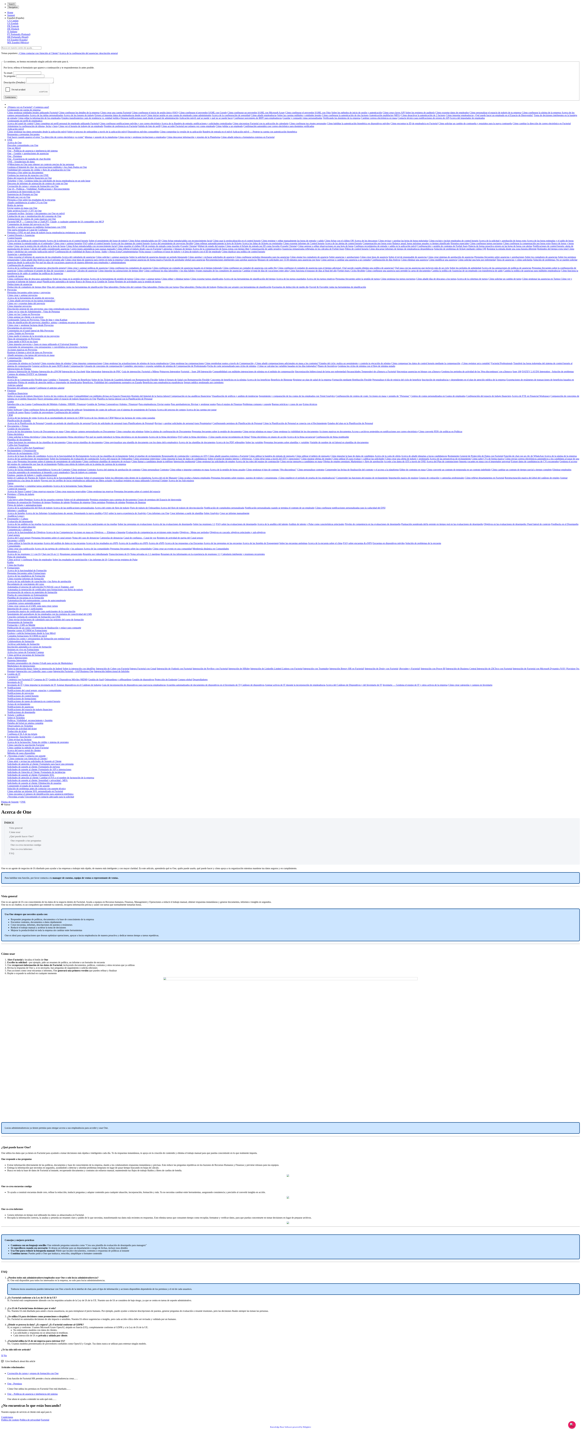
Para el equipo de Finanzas (229, 404)
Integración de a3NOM (50, 371)
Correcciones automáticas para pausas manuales (93, 249)
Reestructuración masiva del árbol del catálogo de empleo (532, 478)
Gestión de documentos (18, 428)
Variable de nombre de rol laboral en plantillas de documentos (339, 442)
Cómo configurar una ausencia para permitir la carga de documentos (398, 270)
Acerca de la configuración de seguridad (231, 115)
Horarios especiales (460, 243)
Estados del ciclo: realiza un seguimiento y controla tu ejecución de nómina (355, 363)
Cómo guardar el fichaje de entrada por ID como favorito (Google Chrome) (261, 246)
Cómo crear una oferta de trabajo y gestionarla (407, 458)
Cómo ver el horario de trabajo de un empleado (80, 126)
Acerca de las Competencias (59, 532)
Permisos (11, 497)
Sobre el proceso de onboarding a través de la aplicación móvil (97, 131)
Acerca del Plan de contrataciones (442, 461)
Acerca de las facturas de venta (22, 418)
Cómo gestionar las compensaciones (186, 363)
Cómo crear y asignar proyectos (22, 295)
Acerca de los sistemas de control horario (130, 243)
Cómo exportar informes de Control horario (304, 243)
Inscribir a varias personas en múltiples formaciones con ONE (36, 227)
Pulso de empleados (16, 557)
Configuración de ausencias (20, 265)
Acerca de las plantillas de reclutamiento (109, 456)
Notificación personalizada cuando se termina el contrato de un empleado (279, 508)
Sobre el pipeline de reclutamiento (145, 456)
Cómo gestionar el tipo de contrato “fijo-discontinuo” (271, 469)
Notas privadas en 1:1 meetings (145, 554)
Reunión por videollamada (95, 554)
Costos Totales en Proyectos (20, 333)
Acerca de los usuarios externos (48, 499)
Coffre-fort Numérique (18, 445)
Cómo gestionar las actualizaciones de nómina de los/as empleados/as (136, 363)
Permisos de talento (60, 502)
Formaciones (13, 567)
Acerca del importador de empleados (467, 118)
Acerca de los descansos (365, 240)
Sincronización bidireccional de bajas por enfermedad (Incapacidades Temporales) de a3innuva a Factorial (345, 371)
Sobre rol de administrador (76, 499)
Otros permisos (98, 502)
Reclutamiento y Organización (21, 450)
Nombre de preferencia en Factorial (121, 126)
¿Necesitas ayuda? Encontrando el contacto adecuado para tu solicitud (40, 796)
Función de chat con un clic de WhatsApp (524, 456)
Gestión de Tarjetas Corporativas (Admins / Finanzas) (112, 404)
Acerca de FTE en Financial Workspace (531, 396)
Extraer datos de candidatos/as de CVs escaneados (535, 461)
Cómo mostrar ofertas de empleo (316, 458)
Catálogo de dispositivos (252, 685)
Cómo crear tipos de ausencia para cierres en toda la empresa (94, 259)
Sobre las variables (254, 442)
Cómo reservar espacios (43, 491)
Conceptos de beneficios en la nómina (228, 379)
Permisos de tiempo (41, 502)
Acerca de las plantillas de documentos (197, 442)
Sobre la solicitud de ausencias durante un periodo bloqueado (158, 257)
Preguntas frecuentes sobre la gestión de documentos (217, 431)
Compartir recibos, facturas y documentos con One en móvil (36, 213)
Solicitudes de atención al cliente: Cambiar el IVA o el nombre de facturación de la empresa (50, 777)
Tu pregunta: (10, 76)
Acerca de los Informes (36, 513)
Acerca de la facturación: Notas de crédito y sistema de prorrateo (38, 742)
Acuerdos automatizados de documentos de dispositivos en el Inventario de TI (203, 685)
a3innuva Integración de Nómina (23, 371)
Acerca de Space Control (19, 491)
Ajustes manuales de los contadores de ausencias (218, 270)
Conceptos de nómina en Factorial (23, 363)
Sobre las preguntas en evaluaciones (135, 524)
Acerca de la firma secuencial (301, 437)
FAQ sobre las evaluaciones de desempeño (236, 524)
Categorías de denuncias (111, 538)
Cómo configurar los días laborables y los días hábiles (169, 270)
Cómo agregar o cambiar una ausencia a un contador (346, 259)
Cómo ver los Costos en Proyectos (23, 314)
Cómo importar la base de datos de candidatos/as (184, 458)
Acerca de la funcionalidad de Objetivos (26, 532)
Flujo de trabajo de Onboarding (145, 508)
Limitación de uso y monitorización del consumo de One (34, 216)
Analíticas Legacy (16, 516)
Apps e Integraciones (17, 657)
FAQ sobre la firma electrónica (192, 437)
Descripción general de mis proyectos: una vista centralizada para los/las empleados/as (48, 309)
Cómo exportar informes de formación (25, 578)
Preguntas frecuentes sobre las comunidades (131, 548)
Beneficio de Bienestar (281, 379)
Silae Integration (93, 371)
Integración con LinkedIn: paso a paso (34, 671)
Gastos (10, 401)
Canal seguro (13, 535)
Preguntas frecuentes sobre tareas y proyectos (28, 292)
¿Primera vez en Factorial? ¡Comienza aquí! (28, 107)
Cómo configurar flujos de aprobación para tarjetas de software (53, 409)
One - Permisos (14, 156)
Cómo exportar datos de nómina (55, 363)
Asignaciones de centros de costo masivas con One (31, 219)
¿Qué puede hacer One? (21, 836)
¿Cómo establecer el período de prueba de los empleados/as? (306, 478)
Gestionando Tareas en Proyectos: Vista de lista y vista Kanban (37, 319)
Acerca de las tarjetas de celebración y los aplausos (59, 548)
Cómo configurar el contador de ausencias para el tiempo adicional (309, 268)
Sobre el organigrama (94, 478)
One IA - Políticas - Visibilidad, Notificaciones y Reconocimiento (38, 189)
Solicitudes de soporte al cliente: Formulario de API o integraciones (39, 769)
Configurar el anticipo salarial (50, 388)
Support (11, 15)
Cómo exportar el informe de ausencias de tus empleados (34, 257)
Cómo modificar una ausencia (443, 259)
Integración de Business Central (461, 668)
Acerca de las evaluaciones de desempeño (172, 524)
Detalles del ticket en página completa (25, 723)
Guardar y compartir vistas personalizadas (302, 118)
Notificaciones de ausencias (20, 706)
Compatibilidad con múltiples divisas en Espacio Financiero (102, 396)
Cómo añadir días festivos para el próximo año (42, 259)
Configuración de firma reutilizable (332, 437)
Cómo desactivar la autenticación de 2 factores (423, 115)
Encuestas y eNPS (16, 540)
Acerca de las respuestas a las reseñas (59, 524)
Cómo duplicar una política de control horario (243, 251)
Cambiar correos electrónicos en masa (379, 118)
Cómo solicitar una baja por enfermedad (477, 259)
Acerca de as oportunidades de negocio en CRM (60, 418)
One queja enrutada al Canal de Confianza (27, 230)
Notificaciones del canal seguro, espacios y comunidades (34, 690)
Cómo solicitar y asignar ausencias (112, 257)
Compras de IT (40, 679)
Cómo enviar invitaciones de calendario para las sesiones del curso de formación (45, 619)
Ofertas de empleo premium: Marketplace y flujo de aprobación (353, 461)
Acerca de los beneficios (258, 379)
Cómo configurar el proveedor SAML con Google (203, 112)
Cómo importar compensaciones (87, 363)
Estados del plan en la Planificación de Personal (350, 423)
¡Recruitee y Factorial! (409, 668)
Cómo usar (14, 832)
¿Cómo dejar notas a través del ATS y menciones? (276, 458)
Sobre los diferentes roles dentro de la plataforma (128, 478)
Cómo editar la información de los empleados (39, 118)
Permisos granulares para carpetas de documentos (114, 499)
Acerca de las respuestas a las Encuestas (184, 543)
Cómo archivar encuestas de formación (25, 655)
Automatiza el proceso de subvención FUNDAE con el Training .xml (40, 587)
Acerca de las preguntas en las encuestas (223, 543)
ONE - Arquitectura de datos (21, 161)
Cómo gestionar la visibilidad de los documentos (295, 431)
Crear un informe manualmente (234, 513)
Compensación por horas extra (377, 243)
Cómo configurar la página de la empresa (541, 112)
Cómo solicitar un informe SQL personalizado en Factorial (35, 791)
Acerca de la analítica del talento (272, 524)
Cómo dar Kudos (15, 565)
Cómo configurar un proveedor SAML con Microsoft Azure (256, 112)
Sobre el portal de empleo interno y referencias (230, 458)
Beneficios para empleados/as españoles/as (163, 382)
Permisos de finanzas (136, 502)
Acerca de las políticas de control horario (26, 240)
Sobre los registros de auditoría (420, 112)
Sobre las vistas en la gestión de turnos (71, 279)
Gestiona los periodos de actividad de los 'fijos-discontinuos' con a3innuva (476, 371)
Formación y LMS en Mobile (21, 625)
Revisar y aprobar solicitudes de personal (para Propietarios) (183, 423)
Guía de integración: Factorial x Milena (140, 371)
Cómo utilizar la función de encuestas (25, 543)
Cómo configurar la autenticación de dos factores (345, 115)
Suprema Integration (17, 660)
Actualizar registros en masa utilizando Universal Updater (140, 480)
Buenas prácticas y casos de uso (287, 404)
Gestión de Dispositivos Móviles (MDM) (68, 679)
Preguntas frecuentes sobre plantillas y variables (286, 442)
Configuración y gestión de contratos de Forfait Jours (442, 246)
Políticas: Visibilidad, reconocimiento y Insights (30, 720)
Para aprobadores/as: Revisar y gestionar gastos (193, 404)
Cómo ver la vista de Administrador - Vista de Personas (33, 311)
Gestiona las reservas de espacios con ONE (28, 175)
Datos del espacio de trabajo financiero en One (29, 178)
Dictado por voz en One (18, 197)
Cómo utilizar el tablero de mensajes (312, 456)
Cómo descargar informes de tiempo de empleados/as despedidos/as (401, 249)
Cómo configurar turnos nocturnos (486, 243)
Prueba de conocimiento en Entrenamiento (27, 595)
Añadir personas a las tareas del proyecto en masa (30, 355)
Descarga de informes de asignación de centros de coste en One (37, 183)
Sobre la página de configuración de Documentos (167, 431)
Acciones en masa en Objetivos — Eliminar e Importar (99, 532)
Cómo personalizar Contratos (155, 469)
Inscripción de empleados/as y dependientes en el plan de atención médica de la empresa (464, 379)
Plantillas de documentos (19, 439)
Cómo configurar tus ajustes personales (307, 123)
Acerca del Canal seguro (19, 538)
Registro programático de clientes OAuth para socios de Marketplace (40, 663)
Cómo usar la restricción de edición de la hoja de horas (39, 246)
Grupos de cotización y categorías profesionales (441, 478)
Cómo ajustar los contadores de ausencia (309, 257)
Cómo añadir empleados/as (264, 115)
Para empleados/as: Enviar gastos (154, 404)
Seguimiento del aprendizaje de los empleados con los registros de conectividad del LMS (49, 614)
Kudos (10, 562)
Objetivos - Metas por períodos (194, 532)
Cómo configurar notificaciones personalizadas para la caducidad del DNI (350, 508)
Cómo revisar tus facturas (19, 739)
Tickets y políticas (15, 715)
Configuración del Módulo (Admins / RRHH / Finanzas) (59, 404)
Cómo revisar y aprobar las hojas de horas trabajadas (403, 240)
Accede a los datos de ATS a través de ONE (405, 461)
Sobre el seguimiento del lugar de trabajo (108, 240)
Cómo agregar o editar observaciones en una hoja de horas (325, 246)
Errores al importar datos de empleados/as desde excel (120, 115)
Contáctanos (7, 1417)
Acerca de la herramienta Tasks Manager (72, 486)
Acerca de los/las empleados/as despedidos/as (29, 469)
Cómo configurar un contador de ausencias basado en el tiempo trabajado (187, 268)
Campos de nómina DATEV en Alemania (27, 374)
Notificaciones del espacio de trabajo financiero (29, 709)
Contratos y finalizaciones (19, 467)
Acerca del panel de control (20, 123)
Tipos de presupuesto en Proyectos (23, 339)
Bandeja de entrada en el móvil (217, 131)
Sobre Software (14, 409)
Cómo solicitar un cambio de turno (504, 279)
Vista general (15, 828)
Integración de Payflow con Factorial (210, 668)
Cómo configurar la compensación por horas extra (527, 243)
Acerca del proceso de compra (171, 409)
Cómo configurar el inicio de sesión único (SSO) (155, 112)
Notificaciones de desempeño (21, 712)
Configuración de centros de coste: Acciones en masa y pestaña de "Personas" (373, 396)
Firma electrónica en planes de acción (269, 437)
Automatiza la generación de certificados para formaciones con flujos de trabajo (45, 589)
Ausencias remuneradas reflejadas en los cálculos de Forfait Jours (313, 249)
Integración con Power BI (433, 668)
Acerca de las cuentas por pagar (201, 409)
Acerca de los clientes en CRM (99, 418)
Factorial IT (12, 677)
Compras (11, 407)
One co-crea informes (21, 849)
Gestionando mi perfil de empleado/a (24, 120)
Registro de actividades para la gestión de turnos (138, 281)
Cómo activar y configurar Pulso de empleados (29, 559)
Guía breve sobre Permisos (20, 499)
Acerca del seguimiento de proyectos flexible (171, 243)
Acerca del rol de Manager (164, 478)
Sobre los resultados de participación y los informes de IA (80, 559)
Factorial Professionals (502, 363)
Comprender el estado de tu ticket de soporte (28, 786)
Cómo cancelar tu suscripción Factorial (25, 745)
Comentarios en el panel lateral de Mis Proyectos (30, 330)
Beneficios (12, 377)
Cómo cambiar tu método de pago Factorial (28, 747)
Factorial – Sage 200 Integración (196, 371)
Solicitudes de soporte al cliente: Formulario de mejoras (33, 766)
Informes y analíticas (17, 510)
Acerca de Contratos (61, 469)
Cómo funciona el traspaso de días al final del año (313, 270)
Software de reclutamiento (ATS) (23, 453)
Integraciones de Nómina (19, 369)
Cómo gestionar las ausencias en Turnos (541, 279)
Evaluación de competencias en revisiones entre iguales (152, 532)
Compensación (14, 360)
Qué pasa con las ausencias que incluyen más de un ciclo (422, 268)
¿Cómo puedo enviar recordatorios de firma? (229, 437)
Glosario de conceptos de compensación (103, 366)
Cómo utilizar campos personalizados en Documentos (89, 431)
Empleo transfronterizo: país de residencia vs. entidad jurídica (90, 118)
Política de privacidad (30, 1420)
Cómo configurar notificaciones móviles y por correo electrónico (130, 123)
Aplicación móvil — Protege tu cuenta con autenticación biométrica (265, 131)
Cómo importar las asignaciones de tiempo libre (120, 270)
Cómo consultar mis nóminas (130, 431)
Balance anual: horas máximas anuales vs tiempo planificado (421, 243)
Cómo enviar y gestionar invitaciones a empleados (142, 137)
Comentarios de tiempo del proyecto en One (28, 224)
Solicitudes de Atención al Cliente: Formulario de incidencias (36, 772)
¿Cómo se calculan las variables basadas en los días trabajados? (287, 366)
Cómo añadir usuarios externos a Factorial (228, 456)
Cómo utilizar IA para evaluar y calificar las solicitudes (358, 458)
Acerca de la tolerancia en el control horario (67, 240)
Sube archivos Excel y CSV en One (24, 210)
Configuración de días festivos (385, 259)
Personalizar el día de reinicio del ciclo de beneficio (396, 379)
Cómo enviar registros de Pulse (123, 559)
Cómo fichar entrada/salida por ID (144, 240)
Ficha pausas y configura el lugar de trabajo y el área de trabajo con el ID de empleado (180, 251)
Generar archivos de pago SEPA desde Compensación (58, 366)
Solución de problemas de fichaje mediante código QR (460, 249)
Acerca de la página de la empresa (560, 456)
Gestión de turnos (15, 276)
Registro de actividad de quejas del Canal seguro (180, 538)
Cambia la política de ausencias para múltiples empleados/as (531, 270)
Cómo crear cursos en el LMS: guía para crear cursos (32, 606)
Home (10, 12)
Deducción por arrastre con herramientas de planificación (244, 287)
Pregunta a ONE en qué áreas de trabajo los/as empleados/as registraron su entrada (46, 232)
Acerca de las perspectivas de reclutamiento (450, 458)
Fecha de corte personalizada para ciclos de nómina (231, 366)
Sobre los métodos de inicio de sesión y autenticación (356, 112)
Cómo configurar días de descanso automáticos (29, 279)
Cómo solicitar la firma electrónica (23, 437)
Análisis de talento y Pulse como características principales (316, 524)
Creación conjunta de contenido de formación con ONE (34, 617)
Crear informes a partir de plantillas (186, 513)
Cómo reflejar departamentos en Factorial (484, 478)
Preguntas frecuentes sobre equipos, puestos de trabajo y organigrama (244, 478)
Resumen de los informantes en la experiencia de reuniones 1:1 (191, 554)
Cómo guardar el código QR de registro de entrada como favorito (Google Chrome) (157, 246)
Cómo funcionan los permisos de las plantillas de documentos (36, 442)
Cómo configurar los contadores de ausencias (130, 268)
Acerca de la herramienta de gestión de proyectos (30, 298)
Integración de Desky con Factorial (381, 668)
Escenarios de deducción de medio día (290, 287)
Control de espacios (16, 488)
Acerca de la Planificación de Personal (25, 423)
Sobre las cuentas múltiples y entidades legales (299, 115)
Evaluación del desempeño (20, 521)
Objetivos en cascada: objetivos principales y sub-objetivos (238, 532)
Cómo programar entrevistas (146, 458)
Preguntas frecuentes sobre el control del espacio (137, 491)
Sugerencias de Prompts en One (22, 194)
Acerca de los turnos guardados (291, 279)
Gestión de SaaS (96, 679)
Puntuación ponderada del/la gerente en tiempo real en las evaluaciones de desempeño (442, 524)
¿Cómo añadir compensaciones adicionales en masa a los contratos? (286, 363)
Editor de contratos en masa (412, 469)
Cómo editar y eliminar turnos (175, 279)
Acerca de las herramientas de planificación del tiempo (250, 279)
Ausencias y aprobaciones (19, 254)
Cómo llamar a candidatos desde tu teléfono (152, 461)
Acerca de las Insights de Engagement (260, 543)
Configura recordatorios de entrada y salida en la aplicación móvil (385, 246)
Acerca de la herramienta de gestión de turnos (111, 279)
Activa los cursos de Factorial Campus (25, 652)
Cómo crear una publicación (20, 548)
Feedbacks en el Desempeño (564, 524)
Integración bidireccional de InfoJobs (111, 671)
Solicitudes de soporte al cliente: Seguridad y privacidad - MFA (37, 780)
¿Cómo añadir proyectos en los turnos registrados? (31, 300)
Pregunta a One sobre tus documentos (25, 172)
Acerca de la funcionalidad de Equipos (64, 478)
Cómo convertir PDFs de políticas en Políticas (440, 431)
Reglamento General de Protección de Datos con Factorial (475, 456)
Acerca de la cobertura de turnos (472, 279)
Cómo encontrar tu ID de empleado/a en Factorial (414, 123)
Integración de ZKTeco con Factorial (494, 668)
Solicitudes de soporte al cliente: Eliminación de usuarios (34, 783)
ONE (9, 140)
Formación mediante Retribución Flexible (352, 379)
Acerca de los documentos (19, 431)
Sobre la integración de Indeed (47, 668)
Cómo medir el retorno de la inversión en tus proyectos (33, 336)
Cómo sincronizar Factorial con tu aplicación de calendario (261, 123)
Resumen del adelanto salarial (21, 388)
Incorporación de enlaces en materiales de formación (32, 592)
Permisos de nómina (115, 502)
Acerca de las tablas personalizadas (46, 115)
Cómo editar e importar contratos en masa (189, 469)
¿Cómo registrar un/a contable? (476, 363)
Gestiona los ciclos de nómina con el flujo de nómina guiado (366, 366)
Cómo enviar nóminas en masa (257, 431)
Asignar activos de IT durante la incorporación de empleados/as (295, 685)
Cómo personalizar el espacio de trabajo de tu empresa (495, 112)
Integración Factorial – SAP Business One (73, 671)
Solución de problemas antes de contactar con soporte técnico (36, 788)
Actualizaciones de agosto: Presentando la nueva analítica (75, 513)
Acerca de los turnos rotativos (321, 279)
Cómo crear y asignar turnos (147, 279)
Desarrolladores (200, 679)
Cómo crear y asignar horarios (67, 243)
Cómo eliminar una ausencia (414, 259)
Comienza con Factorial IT (20, 679)
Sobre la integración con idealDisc (79, 668)
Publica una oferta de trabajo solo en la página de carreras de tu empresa (91, 464)
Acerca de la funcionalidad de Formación (27, 570)
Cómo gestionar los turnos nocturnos (398, 279)
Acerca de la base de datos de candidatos (26, 456)
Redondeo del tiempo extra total (552, 249)
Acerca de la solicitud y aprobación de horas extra (502, 240)
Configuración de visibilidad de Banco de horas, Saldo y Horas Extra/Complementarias (96, 251)
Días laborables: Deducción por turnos (160, 287)
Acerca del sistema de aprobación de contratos (119, 469)
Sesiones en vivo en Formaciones (23, 649)
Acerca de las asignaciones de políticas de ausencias (506, 268)
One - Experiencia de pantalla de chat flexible (29, 159)
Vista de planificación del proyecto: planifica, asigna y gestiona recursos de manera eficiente (51, 322)
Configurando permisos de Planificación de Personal (237, 423)
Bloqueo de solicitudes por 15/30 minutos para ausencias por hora (289, 259)
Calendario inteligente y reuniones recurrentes (243, 554)
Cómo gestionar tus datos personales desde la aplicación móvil (37, 131)
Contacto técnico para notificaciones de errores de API (423, 118)
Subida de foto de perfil (149, 126)
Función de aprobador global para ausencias (184, 259)
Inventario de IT (15, 682)
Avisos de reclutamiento (18, 704)
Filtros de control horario (357, 249)
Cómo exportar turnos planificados (206, 279)
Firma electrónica (15, 434)
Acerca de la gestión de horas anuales (227, 469)
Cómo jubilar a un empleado (229, 126)
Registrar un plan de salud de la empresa (312, 379)
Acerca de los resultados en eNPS (102, 543)
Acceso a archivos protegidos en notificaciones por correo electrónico (385, 431)
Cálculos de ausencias (86, 270)
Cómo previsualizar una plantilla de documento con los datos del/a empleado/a (140, 442)
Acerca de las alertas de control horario (343, 243)
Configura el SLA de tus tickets (22, 734)
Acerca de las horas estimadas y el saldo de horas (550, 240)
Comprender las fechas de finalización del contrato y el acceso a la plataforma (362, 469)
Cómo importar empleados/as (460, 115)
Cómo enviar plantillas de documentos (84, 442)
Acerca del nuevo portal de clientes (24, 750)
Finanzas (11, 390)
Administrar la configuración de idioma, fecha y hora (32, 126)
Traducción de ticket (17, 731)
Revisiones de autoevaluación (21, 527)
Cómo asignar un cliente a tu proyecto (25, 317)
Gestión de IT (13, 674)
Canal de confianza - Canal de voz (139, 538)
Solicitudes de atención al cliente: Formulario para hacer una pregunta (40, 764)
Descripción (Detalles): (15, 82)
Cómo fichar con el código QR (339, 240)
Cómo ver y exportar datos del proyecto (26, 303)
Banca (27, 412)
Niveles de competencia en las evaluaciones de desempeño (373, 524)
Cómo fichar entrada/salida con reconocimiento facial (186, 240)
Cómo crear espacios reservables (70, 491)
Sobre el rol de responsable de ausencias (408, 257)
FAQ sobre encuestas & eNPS (357, 543)
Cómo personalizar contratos (310, 469)
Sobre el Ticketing (16, 717)
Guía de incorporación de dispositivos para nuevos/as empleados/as (134, 685)
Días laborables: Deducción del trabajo (198, 287)
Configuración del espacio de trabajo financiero (488, 396)
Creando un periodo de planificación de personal (67, 423)
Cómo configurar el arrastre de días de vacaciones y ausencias (46, 270)
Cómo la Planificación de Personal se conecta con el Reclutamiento (295, 423)
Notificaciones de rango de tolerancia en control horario (33, 701)
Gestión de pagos (15, 412)
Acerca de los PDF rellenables (230, 442)
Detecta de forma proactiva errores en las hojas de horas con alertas (500, 246)
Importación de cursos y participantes (25, 608)
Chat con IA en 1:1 (50, 554)
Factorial (45, 1420)
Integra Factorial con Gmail (143, 668)
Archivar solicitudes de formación (23, 644)
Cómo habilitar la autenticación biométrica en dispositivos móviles (358, 123)
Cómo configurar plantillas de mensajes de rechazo (106, 461)
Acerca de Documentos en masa (48, 431)
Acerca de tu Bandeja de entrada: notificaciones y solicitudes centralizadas (196, 123)
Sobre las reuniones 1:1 (204, 524)
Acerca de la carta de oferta (388, 456)
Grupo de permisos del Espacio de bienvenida (159, 499)
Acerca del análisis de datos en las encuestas (64, 543)
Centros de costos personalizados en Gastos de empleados (438, 396)
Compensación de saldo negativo (266, 249)
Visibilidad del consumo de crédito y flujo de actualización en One (39, 170)
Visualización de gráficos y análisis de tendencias (235, 396)
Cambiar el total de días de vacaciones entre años (265, 270)
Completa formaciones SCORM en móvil (27, 636)
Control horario (14, 238)
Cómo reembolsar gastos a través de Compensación (229, 363)
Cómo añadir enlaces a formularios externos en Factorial (247, 137)
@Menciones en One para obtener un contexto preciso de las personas (40, 164)
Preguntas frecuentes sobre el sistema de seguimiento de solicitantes (50, 461)
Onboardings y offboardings (118, 679)
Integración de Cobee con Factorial (113, 668)
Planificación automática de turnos (59, 281)
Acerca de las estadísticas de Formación (26, 576)
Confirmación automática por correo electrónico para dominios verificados (278, 126)
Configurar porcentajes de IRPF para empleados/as (257, 118)
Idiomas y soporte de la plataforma (101, 137)
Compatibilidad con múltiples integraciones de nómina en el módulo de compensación (253, 371)
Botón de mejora (15, 205)
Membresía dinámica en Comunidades (210, 548)
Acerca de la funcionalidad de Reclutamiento (68, 456)
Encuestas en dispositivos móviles (389, 543)
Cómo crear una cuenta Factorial (115, 112)
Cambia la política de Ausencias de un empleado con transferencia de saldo (467, 270)
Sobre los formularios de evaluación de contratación (74, 458)
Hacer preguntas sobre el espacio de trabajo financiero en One (66, 398)
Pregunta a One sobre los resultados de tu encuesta (31, 200)
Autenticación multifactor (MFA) (384, 115)
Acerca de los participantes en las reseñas (97, 524)
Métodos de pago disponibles (21, 753)
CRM (10, 415)
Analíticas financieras (17, 393)
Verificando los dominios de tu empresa (341, 118)
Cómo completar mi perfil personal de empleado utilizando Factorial (66, 123)
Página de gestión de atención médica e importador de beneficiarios (50, 382)
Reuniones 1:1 (14, 551)
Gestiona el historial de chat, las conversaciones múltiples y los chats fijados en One (47, 167)
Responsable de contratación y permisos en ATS (185, 456)
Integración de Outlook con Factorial (174, 668)
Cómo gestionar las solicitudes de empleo (215, 461)
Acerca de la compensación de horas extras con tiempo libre (220, 249)
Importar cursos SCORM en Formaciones (27, 630)
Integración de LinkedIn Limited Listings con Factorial (276, 668)
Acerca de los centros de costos (58, 396)
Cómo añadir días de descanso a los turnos (436, 279)
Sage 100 (516, 371)
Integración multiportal (184, 461)
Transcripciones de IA (119, 554)
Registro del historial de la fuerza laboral (150, 396)
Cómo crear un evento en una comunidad (172, 548)
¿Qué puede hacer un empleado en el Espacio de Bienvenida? (503, 115)
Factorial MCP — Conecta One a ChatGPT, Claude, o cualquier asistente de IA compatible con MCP (55, 221)
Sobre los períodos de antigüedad (465, 268)
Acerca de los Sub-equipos (181, 480)
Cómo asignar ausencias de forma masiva (143, 259)
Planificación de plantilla (19, 420)
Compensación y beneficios (20, 358)
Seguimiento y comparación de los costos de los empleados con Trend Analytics (297, 396)
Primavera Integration (170, 371)
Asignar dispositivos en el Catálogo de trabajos (79, 685)
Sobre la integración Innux (20, 668)
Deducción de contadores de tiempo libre (26, 287)
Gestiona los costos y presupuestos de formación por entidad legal (38, 638)
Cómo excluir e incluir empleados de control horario (453, 240)
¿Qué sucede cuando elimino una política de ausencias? (367, 268)
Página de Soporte (10, 802)
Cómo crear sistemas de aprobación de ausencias (450, 257)
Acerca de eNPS (156, 543)
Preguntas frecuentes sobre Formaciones (26, 573)
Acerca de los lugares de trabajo (79, 115)
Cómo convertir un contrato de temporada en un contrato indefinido (458, 469)
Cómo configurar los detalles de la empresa (79, 112)
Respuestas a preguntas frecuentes (23, 134)
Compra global (185, 679)
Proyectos (12, 289)
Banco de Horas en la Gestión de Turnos (95, 281)
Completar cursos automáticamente (24, 603)
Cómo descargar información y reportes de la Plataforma (193, 137)
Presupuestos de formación (20, 622)
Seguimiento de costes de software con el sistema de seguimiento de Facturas (119, 409)
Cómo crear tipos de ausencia (374, 257)
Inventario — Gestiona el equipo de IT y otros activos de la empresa (415, 685)
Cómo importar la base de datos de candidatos (352, 456)
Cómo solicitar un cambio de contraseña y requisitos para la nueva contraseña (475, 123)
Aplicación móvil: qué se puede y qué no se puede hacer (206, 118)
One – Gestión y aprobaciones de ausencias (28, 153)
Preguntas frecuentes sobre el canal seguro (51, 538)
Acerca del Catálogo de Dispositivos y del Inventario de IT (354, 685)
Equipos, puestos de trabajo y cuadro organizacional (32, 475)
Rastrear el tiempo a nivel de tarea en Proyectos (29, 352)
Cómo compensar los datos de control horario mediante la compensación (425, 363)
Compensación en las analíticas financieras (190, 396)
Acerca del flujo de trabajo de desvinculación (181, 508)
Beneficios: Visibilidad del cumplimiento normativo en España (112, 382)
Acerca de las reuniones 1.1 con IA (24, 554)
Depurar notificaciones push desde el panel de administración (149, 118)
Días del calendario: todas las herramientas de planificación (75, 287)
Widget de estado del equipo (211, 246)
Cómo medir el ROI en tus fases (22, 341)
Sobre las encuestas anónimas (293, 543)
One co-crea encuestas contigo (26, 845)
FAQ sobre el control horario (96, 243)
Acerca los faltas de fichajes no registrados (262, 243)
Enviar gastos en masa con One (22, 208)
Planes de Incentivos (327, 366)
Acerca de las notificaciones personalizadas (73, 508)
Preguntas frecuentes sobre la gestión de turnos (357, 279)
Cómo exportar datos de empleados (452, 112)
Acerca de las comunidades (97, 548)
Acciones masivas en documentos (335, 431)
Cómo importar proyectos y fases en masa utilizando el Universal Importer (42, 344)
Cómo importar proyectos (19, 306)
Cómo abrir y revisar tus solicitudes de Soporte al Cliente (34, 761)
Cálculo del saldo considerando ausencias (50, 249)
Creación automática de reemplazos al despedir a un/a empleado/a (38, 472)
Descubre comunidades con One (22, 145)
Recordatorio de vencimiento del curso (25, 584)
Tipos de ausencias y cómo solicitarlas (514, 259)
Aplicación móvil (15, 129)
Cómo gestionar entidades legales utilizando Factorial (32, 112)
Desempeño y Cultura (17, 518)
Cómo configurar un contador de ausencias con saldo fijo (250, 268)
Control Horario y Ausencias (21, 235)
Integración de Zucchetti (73, 371)
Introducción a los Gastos (19, 404)
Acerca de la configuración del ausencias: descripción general (88, 53)
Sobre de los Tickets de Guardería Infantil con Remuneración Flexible (124, 379)
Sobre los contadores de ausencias (541, 257)
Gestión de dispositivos (143, 679)
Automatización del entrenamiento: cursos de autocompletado (36, 600)
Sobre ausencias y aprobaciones (344, 257)
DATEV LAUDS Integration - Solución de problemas (548, 371)
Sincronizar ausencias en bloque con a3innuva (419, 371)
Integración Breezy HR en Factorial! (346, 668)
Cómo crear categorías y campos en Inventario (470, 685)
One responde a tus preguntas (26, 840)
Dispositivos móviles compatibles (143, 131)
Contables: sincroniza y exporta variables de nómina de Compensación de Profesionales (165, 366)
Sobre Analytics (211, 513)
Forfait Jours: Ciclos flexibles (351, 270)
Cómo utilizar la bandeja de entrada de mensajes (272, 456)
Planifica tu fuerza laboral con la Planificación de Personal (124, 398)
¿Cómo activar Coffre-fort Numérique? (25, 448)
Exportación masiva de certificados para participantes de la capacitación (41, 611)
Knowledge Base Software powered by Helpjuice (290, 1427)
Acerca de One (14, 142)
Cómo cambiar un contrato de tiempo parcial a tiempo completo (521, 469)
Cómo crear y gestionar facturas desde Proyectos (30, 325)
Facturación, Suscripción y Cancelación (26, 736)
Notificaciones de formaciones (21, 698)
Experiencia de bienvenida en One (23, 191)
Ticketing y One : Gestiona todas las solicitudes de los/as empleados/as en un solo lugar (48, 180)
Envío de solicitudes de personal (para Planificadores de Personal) (122, 423)
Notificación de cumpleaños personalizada (224, 508)
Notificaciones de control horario (23, 696)
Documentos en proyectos (19, 328)
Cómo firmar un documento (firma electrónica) (63, 437)
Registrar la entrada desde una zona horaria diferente (512, 249)
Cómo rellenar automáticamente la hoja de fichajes (218, 243)
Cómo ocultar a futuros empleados (194, 478)
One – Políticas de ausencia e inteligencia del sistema (32, 150)
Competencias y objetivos (19, 529)
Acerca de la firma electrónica (163, 437)
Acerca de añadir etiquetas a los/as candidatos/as (424, 456)
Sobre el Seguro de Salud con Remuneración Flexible (184, 379)
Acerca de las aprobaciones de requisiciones (28, 458)
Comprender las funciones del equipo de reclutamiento (362, 478)
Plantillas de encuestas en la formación (25, 597)
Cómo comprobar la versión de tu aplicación (181, 131)
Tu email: (8, 73)
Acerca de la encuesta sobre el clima (325, 543)
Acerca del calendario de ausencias (78, 257)
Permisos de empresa (80, 502)
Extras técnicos (310, 404)
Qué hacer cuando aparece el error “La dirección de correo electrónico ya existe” (45, 137)
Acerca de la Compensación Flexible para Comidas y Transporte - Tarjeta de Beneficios (49, 379)
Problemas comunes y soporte (257, 404)
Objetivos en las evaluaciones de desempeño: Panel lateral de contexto (517, 524)
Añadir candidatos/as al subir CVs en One (27, 202)
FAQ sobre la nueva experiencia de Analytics (124, 513)
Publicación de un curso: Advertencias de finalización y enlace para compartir (44, 627)
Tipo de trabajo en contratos (83, 472)
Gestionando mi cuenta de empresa (24, 110)
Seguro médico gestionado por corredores (203, 382)
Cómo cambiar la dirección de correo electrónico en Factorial (542, 123)
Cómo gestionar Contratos (83, 469)
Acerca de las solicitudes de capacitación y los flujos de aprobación (39, 581)
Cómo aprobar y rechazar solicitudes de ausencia (211, 257)
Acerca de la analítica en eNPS (133, 543)
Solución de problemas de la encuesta (423, 543)
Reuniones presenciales (71, 554)
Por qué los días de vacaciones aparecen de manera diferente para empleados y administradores (81, 262)
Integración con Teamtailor (316, 668)
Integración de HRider (239, 668)
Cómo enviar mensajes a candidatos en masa (301, 461)
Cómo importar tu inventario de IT (39, 685)
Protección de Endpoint (166, 679)
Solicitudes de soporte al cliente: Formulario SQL (30, 775)
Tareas (10, 483)
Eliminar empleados (561, 469)
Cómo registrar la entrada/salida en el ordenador (30, 243)
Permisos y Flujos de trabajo (20, 494)
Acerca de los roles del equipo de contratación (257, 461)
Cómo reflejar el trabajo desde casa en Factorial (138, 249)
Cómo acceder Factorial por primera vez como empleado (188, 126)
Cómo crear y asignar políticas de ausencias (87, 268)
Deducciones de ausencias (19, 284)
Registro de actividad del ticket (22, 728)
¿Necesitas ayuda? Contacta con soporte (26, 756)
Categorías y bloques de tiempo (177, 249)
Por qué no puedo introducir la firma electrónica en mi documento (117, 437)
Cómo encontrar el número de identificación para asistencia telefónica (40, 794)
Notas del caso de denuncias (85, 538)
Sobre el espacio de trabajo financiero (25, 396)
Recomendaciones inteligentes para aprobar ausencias (231, 259)
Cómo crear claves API (394, 112)
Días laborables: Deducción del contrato (123, 287)
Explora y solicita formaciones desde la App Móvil (31, 633)
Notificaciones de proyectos (20, 693)
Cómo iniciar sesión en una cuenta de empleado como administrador (178, 115)
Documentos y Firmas (17, 426)
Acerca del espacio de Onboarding (116, 458)
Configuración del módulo (66, 412)
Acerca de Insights (16, 513)
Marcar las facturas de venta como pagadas (134, 418)
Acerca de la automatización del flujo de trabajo (30, 508)
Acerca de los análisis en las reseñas (24, 524)
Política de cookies (10, 1420)
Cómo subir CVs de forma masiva (488, 458)
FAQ (11, 853)
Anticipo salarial (15, 385)
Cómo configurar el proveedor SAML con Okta (308, 112)
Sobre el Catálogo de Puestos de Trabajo (26, 478)
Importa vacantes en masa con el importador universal (484, 461)
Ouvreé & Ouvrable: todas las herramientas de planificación (337, 287)
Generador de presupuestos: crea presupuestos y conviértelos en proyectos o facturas (47, 347)
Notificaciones (14, 687)
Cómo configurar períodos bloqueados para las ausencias (262, 257)
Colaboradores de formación (20, 641)
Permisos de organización (19, 502)
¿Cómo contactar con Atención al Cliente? (38, 53)
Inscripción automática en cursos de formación (29, 647)
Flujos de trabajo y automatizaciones (24, 505)
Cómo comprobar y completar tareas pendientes (30, 486)
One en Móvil (14, 148)
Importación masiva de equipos (403, 478)
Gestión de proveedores (42, 412)
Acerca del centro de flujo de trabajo (112, 508)
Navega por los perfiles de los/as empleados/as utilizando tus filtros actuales (77, 480)
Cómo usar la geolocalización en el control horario (237, 240)
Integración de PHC (111, 371)
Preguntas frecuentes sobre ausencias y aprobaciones (499, 257)
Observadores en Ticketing (20, 726)
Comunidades (13, 546)
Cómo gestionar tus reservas (100, 491)
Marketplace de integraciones (21, 666)
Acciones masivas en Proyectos (22, 349)
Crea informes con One (158, 513)
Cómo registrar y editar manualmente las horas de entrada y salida (292, 240)
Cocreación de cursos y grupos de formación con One (33, 186)
